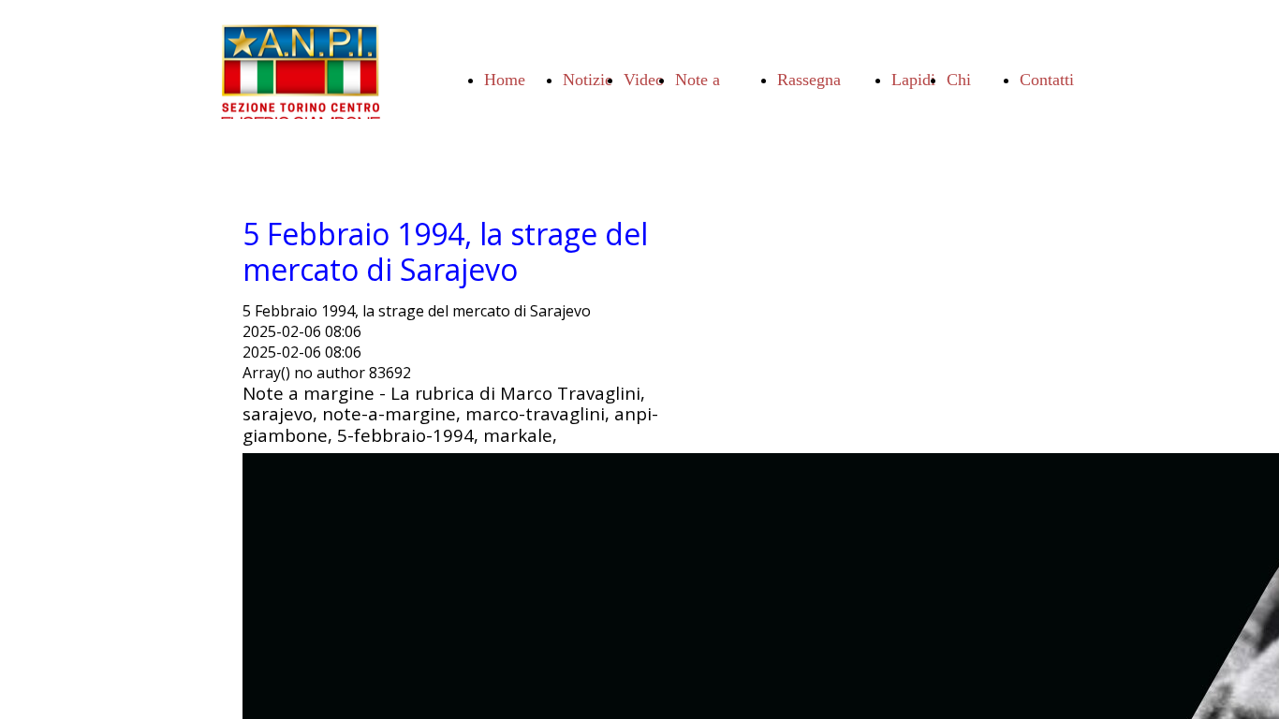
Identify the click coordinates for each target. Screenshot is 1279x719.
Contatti (1047, 79)
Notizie (587, 79)
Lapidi (913, 79)
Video (644, 79)
